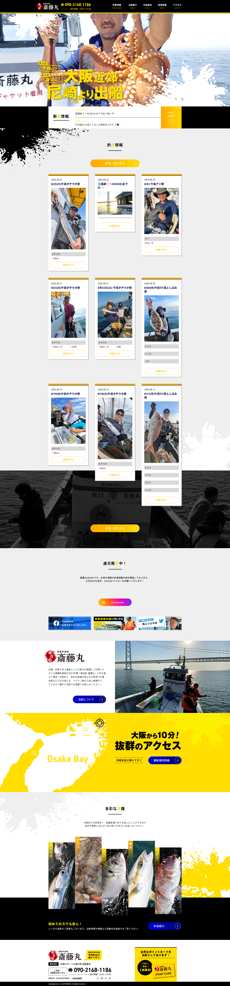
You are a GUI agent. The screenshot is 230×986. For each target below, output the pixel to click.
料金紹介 (159, 926)
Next (226, 60)
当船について (86, 699)
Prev (3, 60)
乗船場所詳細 (162, 760)
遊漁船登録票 (77, 978)
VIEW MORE (171, 114)
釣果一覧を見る (115, 163)
